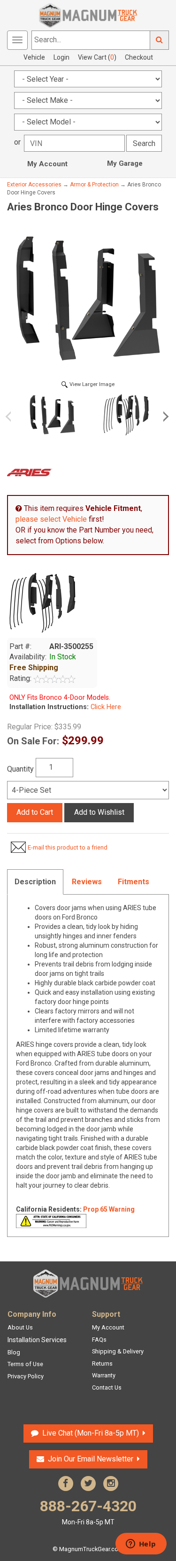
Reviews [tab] (87, 881)
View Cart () (97, 57)
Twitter (88, 1483)
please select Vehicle (51, 519)
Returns (102, 1363)
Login (61, 57)
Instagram (110, 1483)
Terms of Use (25, 1364)
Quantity (20, 769)
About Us (20, 1327)
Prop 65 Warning (109, 1209)
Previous (11, 416)
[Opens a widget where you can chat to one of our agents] (141, 1544)
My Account (47, 164)
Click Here (105, 707)
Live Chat (89, 1433)
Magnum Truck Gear (88, 1283)
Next (164, 416)
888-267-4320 (88, 1511)
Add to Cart (34, 812)
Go (159, 40)
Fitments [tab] (133, 881)
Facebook (65, 1483)
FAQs (99, 1339)
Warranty (103, 1375)
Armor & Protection (94, 184)
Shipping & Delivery (118, 1351)
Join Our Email (90, 1458)
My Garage (125, 163)
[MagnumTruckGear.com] (88, 14)
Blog (14, 1352)
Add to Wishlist (99, 812)
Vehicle (34, 57)
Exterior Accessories (34, 184)
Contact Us (107, 1387)
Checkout (139, 57)
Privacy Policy (26, 1376)
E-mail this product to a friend (67, 847)
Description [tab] (35, 881)
